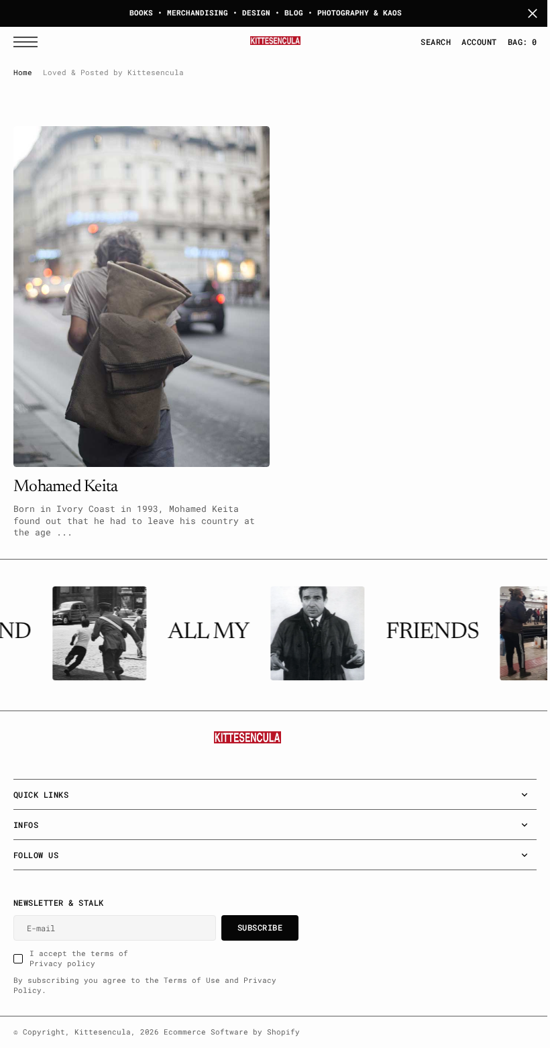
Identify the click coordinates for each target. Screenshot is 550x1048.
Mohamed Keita (65, 480)
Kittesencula (102, 1032)
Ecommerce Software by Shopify (232, 1032)
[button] (28, 42)
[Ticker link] (95, 633)
